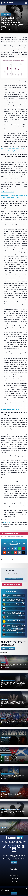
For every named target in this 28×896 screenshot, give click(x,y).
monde (8, 536)
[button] (26, 3)
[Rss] (18, 846)
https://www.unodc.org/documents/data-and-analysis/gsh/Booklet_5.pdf (13, 150)
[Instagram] (23, 846)
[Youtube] (14, 846)
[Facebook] (4, 846)
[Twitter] (9, 846)
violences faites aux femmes (17, 536)
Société (8, 14)
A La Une (4, 14)
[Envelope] (14, 850)
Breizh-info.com (7, 522)
